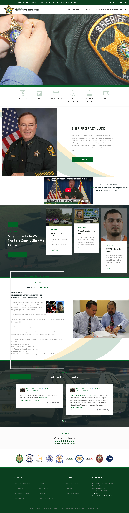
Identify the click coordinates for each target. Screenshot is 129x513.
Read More (54, 248)
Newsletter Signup (20, 498)
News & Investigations (73, 9)
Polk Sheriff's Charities (46, 498)
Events (39, 99)
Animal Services (116, 9)
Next (15, 224)
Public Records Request (22, 483)
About (61, 9)
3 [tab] (124, 47)
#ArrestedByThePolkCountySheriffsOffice (34, 395)
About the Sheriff (82, 160)
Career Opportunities (73, 100)
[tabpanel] (89, 399)
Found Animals (19, 488)
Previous (10, 224)
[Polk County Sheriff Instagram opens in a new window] (116, 2)
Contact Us (106, 99)
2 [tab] (124, 45)
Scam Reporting (44, 488)
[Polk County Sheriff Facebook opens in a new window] (109, 2)
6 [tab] (124, 55)
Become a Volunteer (89, 100)
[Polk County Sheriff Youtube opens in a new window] (120, 2)
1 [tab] (124, 42)
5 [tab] (124, 53)
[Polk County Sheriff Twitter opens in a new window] (113, 2)
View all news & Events (17, 255)
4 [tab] (124, 50)
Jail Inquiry (23, 99)
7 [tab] (124, 58)
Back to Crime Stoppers (37, 367)
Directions (95, 493)
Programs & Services (101, 9)
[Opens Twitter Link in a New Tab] (57, 410)
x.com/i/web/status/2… (27, 407)
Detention (88, 9)
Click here (92, 188)
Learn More (64, 72)
